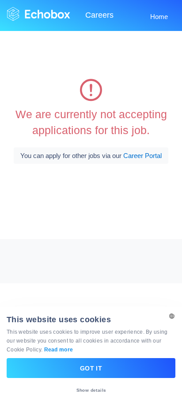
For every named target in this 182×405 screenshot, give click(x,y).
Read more (58, 350)
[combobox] (171, 317)
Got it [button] (91, 368)
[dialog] (91, 356)
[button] (91, 390)
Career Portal (142, 155)
